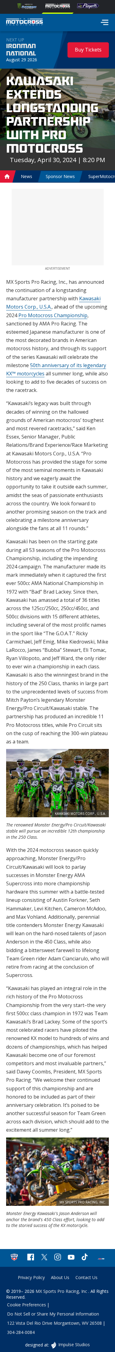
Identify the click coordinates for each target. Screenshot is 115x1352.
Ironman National (21, 50)
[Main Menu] (104, 22)
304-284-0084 (21, 1332)
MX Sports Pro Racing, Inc (62, 1291)
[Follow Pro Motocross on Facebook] (30, 1257)
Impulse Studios (74, 1344)
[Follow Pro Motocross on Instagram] (57, 1257)
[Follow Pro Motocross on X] (44, 1257)
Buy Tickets (88, 49)
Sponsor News (60, 176)
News (26, 176)
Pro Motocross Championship (52, 315)
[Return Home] (25, 23)
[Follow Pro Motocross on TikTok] (84, 1257)
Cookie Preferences (26, 1305)
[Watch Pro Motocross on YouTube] (71, 1257)
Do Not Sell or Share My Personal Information (53, 1314)
